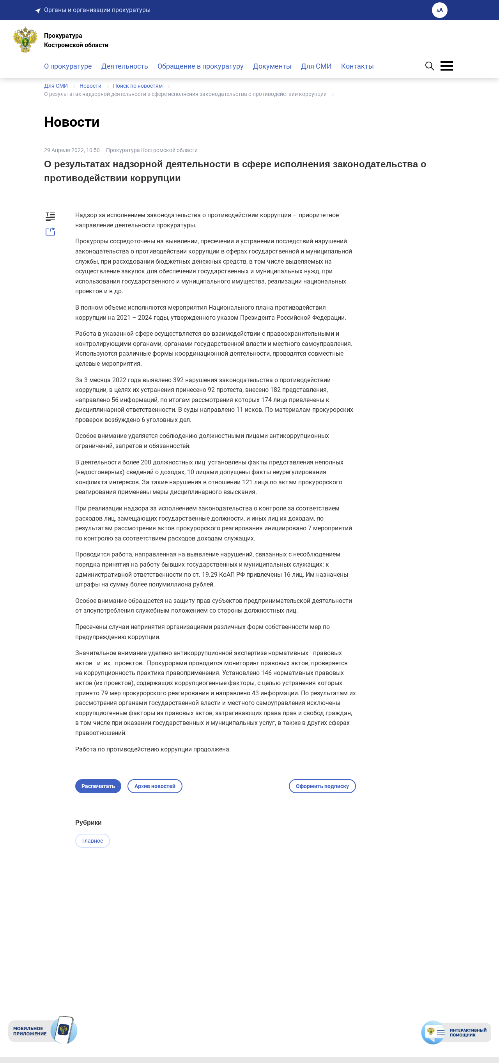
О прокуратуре (68, 66)
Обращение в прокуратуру (200, 66)
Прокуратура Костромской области (152, 150)
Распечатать (98, 786)
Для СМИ (316, 66)
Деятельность (124, 66)
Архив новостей (154, 786)
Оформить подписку (322, 786)
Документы (272, 66)
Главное (92, 841)
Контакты (357, 66)
